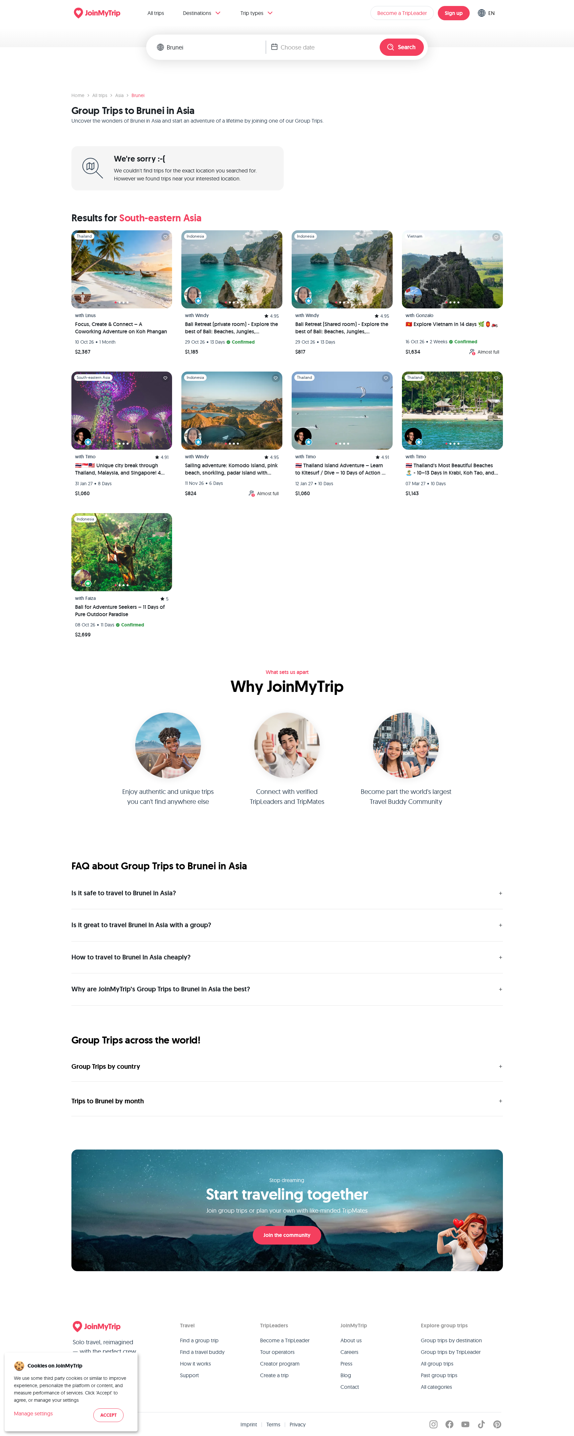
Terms (273, 1424)
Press (346, 1363)
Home (77, 95)
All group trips (437, 1363)
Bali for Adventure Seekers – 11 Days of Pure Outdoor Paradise (120, 611)
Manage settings (33, 1413)
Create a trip (274, 1375)
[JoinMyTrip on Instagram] (433, 1424)
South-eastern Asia (160, 217)
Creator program (280, 1363)
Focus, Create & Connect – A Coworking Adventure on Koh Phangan (121, 328)
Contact (349, 1386)
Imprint (248, 1424)
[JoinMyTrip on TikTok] (481, 1424)
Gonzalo (424, 315)
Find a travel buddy (202, 1352)
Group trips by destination (451, 1340)
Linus (90, 315)
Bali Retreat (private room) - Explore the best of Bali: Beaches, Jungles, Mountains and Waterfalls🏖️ (231, 328)
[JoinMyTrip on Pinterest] (497, 1424)
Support (189, 1375)
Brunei (138, 95)
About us (351, 1340)
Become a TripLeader (402, 13)
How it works (195, 1363)
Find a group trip (199, 1340)
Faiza (90, 598)
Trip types (251, 13)
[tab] (116, 302)
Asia (119, 95)
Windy (202, 315)
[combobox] (216, 47)
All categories (436, 1386)
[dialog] (71, 1392)
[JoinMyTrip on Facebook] (449, 1424)
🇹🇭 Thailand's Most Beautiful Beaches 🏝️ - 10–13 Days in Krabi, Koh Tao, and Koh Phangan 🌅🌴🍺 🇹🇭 (450, 469)
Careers (349, 1352)
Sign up (454, 13)
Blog (345, 1375)
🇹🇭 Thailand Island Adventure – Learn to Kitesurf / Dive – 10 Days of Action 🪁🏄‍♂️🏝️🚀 (341, 469)
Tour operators (277, 1352)
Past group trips (439, 1375)
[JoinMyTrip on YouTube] (465, 1424)
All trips (155, 13)
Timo (90, 457)
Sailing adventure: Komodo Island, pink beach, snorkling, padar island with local (231, 469)
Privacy (298, 1424)
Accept (108, 1415)
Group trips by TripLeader (451, 1352)
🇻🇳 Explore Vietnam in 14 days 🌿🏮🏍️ (452, 324)
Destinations (197, 13)
